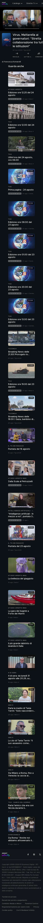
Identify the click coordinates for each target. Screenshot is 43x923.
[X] (40, 854)
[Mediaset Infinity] (5, 3)
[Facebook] (28, 854)
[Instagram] (34, 854)
